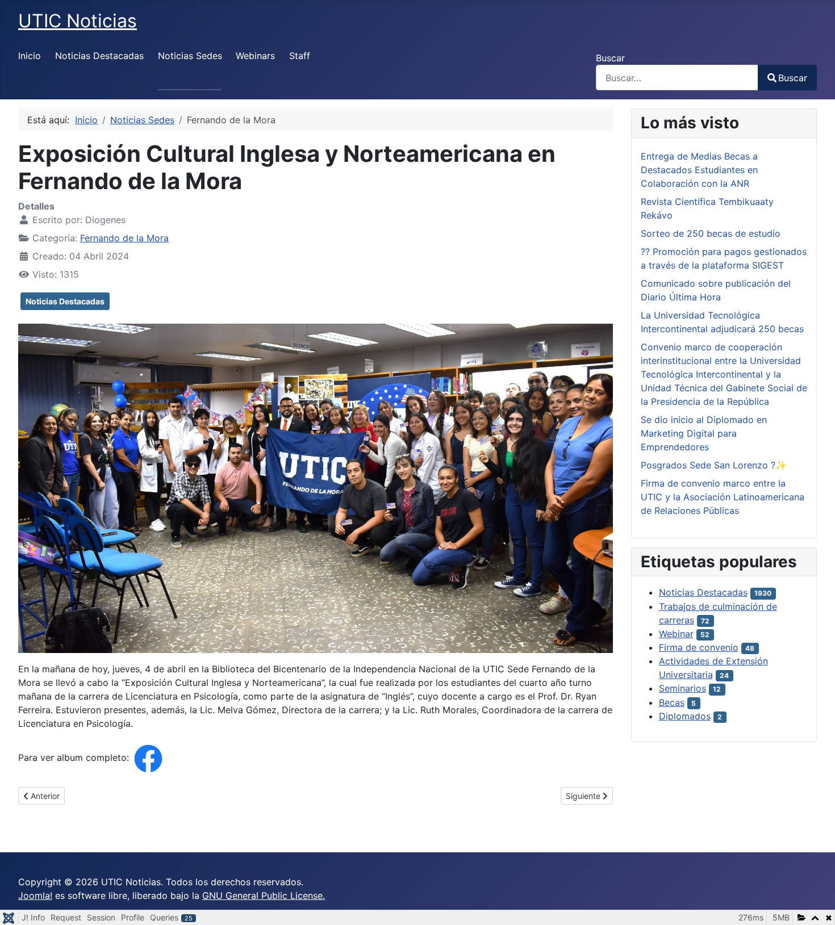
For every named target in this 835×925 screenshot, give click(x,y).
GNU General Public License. (263, 895)
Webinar (676, 633)
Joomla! (35, 895)
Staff (299, 55)
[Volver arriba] (815, 904)
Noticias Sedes (190, 55)
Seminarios (682, 688)
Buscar (610, 58)
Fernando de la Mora (124, 238)
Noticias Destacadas (99, 55)
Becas (671, 702)
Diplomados (685, 716)
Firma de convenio (698, 647)
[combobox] (677, 77)
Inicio (29, 55)
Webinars (255, 55)
